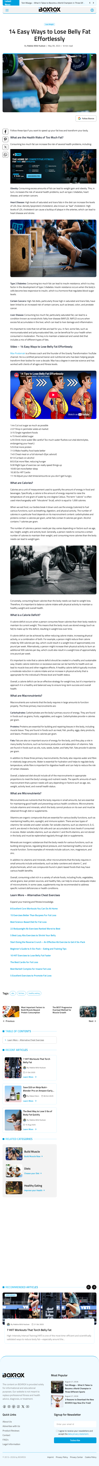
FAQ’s (5, 1439)
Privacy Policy (62, 1457)
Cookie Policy (90, 1457)
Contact (6, 1435)
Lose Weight (49, 24)
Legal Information (11, 1444)
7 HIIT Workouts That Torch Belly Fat (36, 1060)
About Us (7, 1421)
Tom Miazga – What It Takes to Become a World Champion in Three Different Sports (58, 2)
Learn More (28, 1077)
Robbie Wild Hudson (36, 45)
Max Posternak (17, 353)
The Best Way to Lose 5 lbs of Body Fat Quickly (37, 1113)
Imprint (50, 1457)
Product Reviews (11, 1430)
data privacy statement (78, 1433)
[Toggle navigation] (7, 10)
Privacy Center (76, 1457)
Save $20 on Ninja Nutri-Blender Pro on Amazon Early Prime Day (37, 1091)
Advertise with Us (11, 1426)
